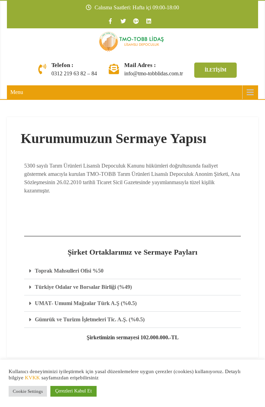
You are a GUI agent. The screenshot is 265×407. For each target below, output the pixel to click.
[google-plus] (136, 21)
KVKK (32, 377)
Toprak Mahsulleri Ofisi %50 (69, 271)
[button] (132, 271)
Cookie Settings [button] (28, 391)
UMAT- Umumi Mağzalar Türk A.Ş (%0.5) (86, 303)
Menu (16, 92)
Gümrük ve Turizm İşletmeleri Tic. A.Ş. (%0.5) (90, 319)
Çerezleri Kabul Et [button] (73, 391)
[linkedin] (149, 21)
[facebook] (110, 21)
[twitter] (123, 21)
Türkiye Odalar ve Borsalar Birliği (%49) (83, 287)
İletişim (215, 70)
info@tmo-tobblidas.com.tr (153, 73)
